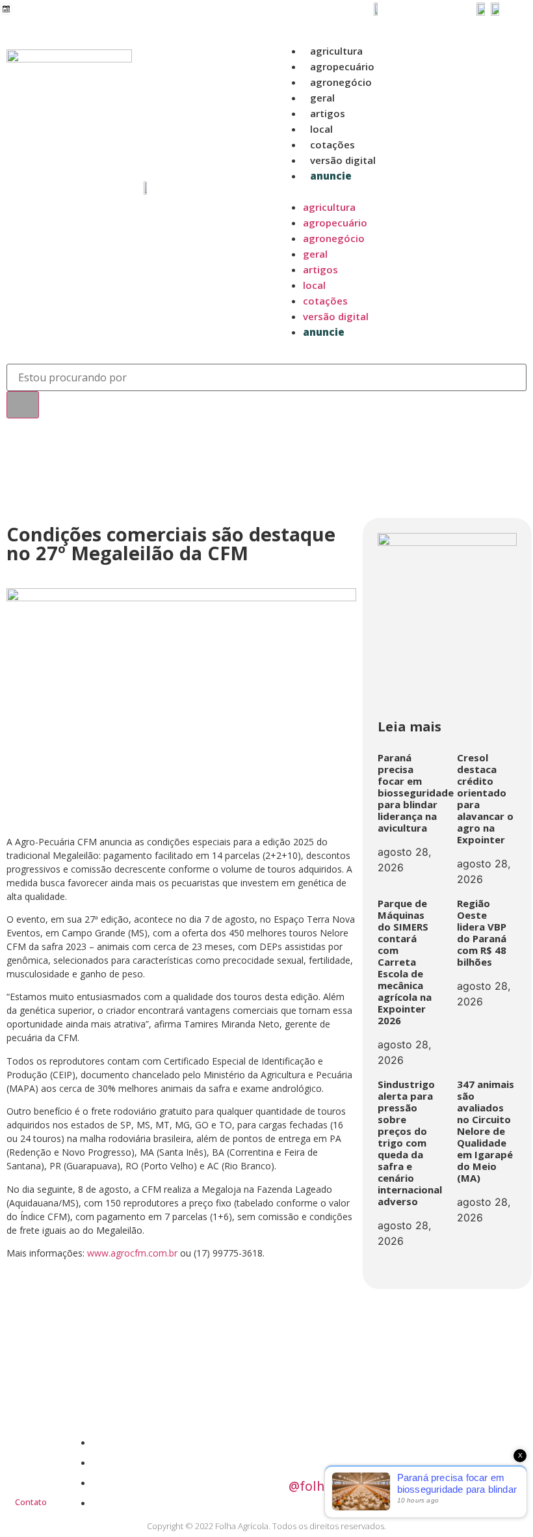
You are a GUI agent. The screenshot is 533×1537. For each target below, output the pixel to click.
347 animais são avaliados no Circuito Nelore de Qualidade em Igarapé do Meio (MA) (485, 1131)
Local (321, 128)
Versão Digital (343, 160)
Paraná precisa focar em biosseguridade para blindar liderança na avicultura (416, 792)
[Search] (22, 404)
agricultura (336, 50)
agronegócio (341, 81)
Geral (322, 97)
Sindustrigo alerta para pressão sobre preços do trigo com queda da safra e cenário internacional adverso (410, 1143)
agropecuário (342, 66)
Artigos (327, 113)
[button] (401, 191)
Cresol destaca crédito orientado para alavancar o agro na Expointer (485, 798)
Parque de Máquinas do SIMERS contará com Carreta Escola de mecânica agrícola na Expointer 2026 (405, 962)
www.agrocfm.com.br (132, 1253)
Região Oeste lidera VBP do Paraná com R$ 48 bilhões (481, 932)
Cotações (332, 144)
